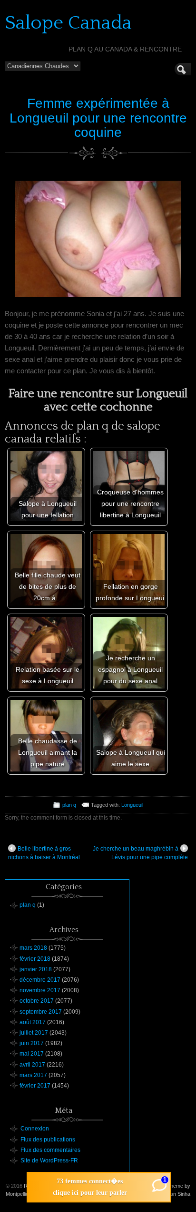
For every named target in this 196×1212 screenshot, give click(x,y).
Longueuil (132, 805)
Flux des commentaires (50, 1150)
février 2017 (35, 1085)
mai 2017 (32, 1053)
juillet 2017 (34, 1032)
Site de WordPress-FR (49, 1160)
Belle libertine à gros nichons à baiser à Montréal (44, 853)
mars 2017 (33, 1075)
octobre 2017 (37, 1000)
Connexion (34, 1128)
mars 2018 (33, 948)
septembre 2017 (41, 1011)
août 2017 (33, 1022)
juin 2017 (32, 1043)
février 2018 (35, 958)
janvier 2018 (36, 969)
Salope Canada (68, 22)
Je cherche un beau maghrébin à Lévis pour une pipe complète (140, 853)
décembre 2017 (40, 979)
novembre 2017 (40, 990)
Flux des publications (47, 1139)
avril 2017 (32, 1064)
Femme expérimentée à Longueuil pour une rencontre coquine (98, 118)
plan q (69, 805)
